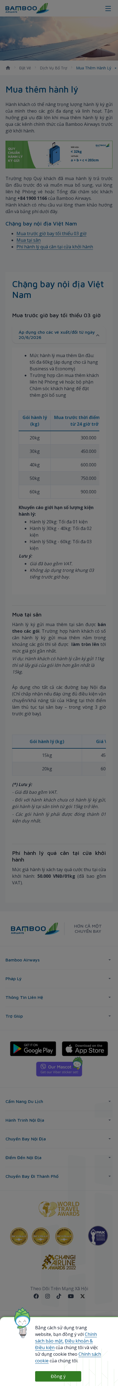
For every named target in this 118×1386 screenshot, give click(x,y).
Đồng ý (58, 1376)
